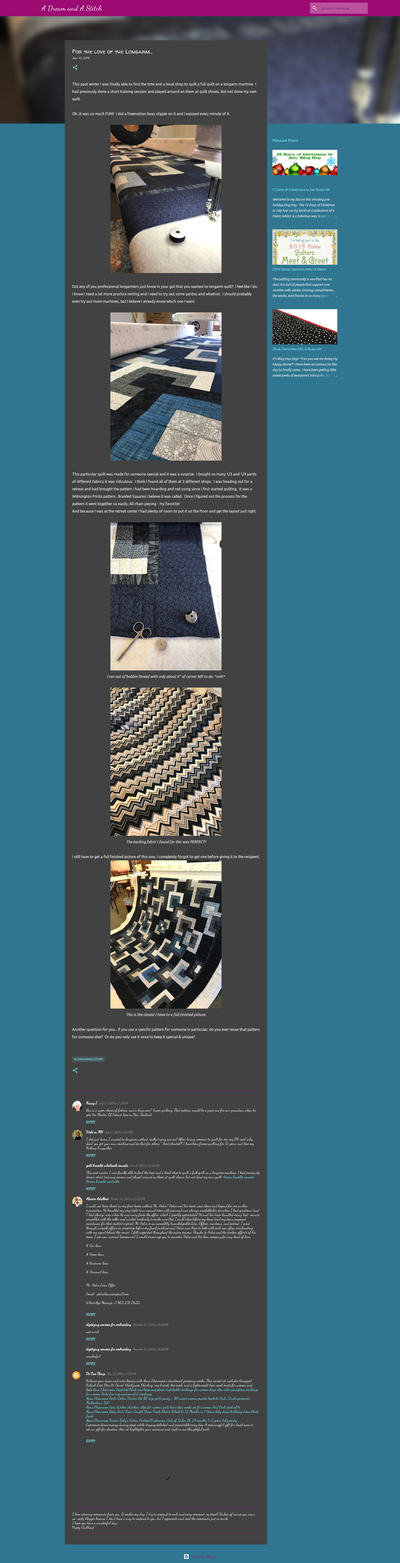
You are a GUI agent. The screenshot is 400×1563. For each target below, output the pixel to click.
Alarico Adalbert (97, 1198)
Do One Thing (95, 1373)
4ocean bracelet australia (103, 1181)
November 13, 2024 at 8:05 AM (150, 1325)
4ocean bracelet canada (238, 1177)
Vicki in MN (94, 1132)
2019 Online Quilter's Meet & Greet (299, 269)
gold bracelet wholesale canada (107, 1165)
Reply (90, 1122)
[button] (75, 68)
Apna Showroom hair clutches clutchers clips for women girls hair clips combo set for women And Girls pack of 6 (163, 1407)
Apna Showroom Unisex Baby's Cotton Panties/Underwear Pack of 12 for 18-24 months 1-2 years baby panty (161, 1420)
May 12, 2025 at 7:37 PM (121, 1374)
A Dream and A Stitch (71, 8)
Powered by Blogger (203, 1556)
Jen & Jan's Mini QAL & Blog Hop (296, 349)
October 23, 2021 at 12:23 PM (127, 1199)
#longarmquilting (88, 1059)
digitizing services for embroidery (108, 1324)
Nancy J (91, 1103)
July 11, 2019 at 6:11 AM (119, 1132)
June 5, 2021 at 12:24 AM (144, 1165)
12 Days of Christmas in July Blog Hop (301, 189)
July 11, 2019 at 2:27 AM (113, 1103)
